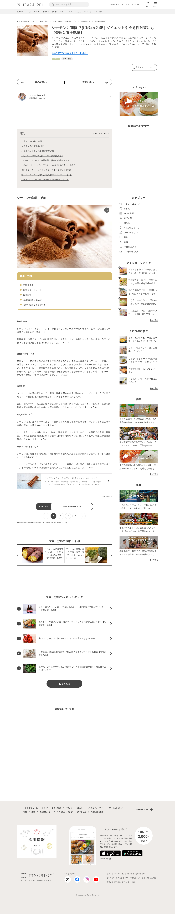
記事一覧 (110, 874)
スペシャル (81, 812)
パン (95, 12)
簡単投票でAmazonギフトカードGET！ (70, 53)
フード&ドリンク (116, 808)
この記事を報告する (106, 496)
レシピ (45, 808)
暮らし (80, 808)
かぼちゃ (46, 12)
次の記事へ (88, 82)
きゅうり (55, 12)
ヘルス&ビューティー (96, 808)
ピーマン (37, 12)
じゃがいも (87, 12)
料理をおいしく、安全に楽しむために (143, 878)
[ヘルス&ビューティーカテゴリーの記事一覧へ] (56, 58)
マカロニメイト (46, 812)
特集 (25, 812)
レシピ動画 (114, 4)
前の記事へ (41, 82)
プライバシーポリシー (129, 882)
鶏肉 (100, 12)
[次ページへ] (83, 516)
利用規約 (117, 882)
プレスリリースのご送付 (115, 878)
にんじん (78, 12)
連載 (33, 812)
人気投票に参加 (97, 812)
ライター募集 (129, 874)
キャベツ (63, 12)
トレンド (125, 4)
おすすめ (135, 4)
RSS (126, 878)
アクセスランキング (65, 812)
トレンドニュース (30, 808)
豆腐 (70, 12)
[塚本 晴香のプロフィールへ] (64, 97)
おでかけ (69, 808)
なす (30, 12)
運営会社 (110, 882)
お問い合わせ (140, 874)
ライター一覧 (119, 874)
